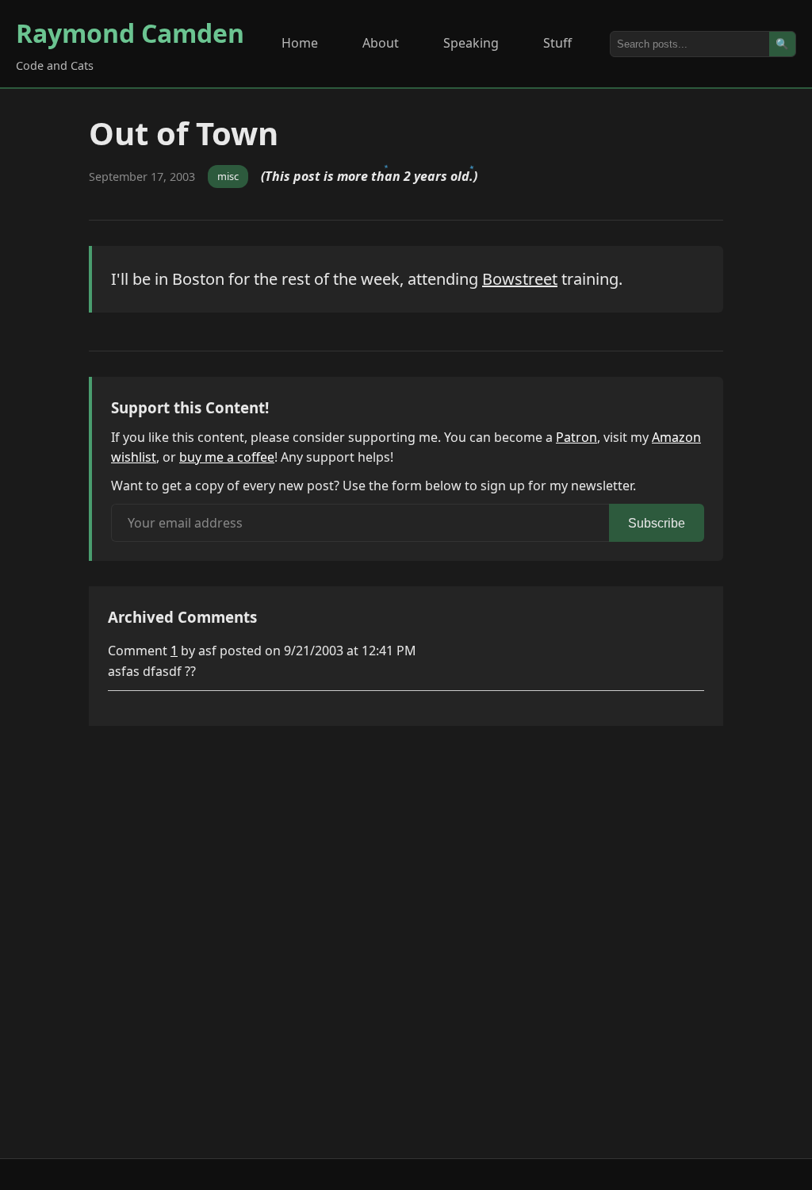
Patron (576, 437)
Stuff (557, 43)
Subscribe (656, 523)
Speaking (471, 43)
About (380, 43)
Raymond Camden (130, 33)
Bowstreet (519, 279)
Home (300, 43)
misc (228, 176)
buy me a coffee (226, 457)
